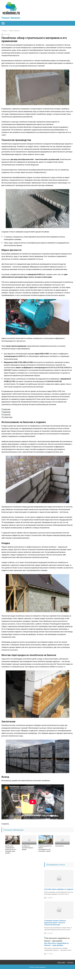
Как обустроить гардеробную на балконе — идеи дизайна (56, 944)
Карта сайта (61, 962)
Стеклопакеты (59, 846)
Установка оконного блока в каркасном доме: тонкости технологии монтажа (55, 923)
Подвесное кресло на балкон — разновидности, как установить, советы (45, 848)
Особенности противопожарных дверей (27, 847)
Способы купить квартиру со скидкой (58, 889)
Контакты (70, 962)
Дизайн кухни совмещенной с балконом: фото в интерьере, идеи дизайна (10, 849)
